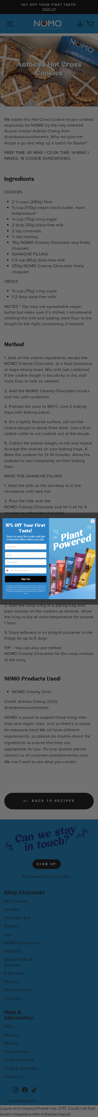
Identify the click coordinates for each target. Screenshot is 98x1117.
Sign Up (25, 579)
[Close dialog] (92, 521)
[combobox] (9, 570)
